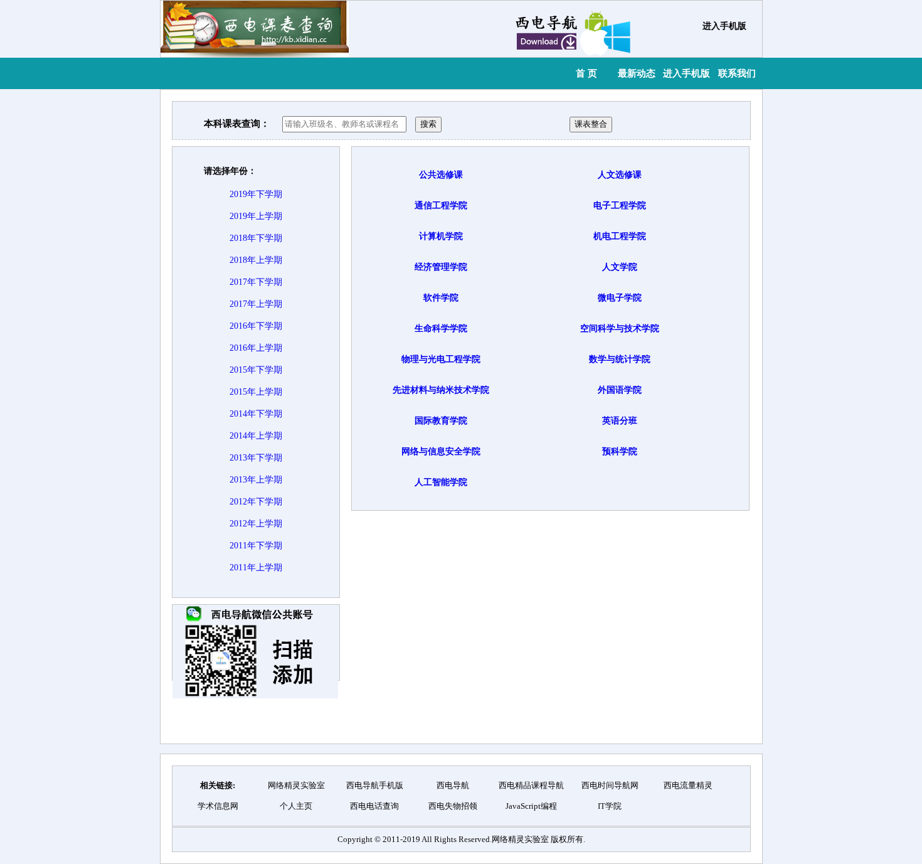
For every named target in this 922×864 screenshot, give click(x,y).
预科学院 (619, 451)
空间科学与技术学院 (619, 328)
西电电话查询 (374, 806)
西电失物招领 (452, 806)
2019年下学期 (256, 194)
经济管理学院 (441, 267)
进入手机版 (724, 26)
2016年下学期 (256, 326)
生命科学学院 (441, 328)
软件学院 (440, 297)
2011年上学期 (256, 567)
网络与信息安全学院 (440, 451)
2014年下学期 (256, 414)
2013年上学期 (256, 479)
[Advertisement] (569, 715)
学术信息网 (218, 806)
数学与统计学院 (619, 359)
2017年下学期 (256, 282)
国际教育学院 (441, 420)
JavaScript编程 (531, 806)
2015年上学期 (256, 392)
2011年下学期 (256, 545)
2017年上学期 (256, 304)
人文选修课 (620, 174)
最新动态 (636, 73)
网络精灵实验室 (296, 785)
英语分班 (619, 420)
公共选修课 (441, 174)
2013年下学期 (256, 457)
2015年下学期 (256, 370)
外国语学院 (620, 390)
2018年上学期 (256, 260)
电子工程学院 (619, 205)
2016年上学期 (256, 348)
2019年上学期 (256, 216)
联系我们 (737, 73)
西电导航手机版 (374, 785)
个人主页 (296, 806)
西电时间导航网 (610, 785)
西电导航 (453, 785)
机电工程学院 (619, 236)
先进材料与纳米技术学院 (441, 390)
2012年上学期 (256, 523)
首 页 (586, 73)
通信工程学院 (441, 205)
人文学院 (619, 267)
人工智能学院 (441, 482)
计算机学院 (441, 236)
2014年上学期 (256, 435)
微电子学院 (620, 297)
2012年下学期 (256, 501)
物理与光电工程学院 (440, 359)
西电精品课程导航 (531, 785)
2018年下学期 (256, 238)
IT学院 (610, 806)
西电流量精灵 (688, 785)
